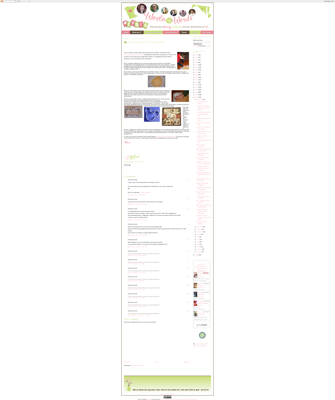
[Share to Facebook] (130, 165)
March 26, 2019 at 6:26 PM (137, 235)
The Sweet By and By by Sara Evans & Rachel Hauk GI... (203, 107)
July (198, 236)
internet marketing (145, 192)
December (200, 99)
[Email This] (125, 165)
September (200, 231)
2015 (196, 82)
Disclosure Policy (167, 394)
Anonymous (197, 307)
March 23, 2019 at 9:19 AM (137, 220)
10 (188, 285)
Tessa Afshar (201, 315)
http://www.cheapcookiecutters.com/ (134, 54)
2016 (196, 79)
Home (157, 362)
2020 (196, 70)
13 (188, 311)
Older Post (186, 362)
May (198, 241)
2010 (196, 94)
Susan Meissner (202, 287)
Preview (195, 46)
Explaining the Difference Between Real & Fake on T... (203, 174)
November (200, 227)
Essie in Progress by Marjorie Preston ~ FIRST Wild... (202, 211)
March (198, 246)
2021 (196, 67)
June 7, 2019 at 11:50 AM (137, 306)
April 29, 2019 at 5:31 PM (137, 255)
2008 (196, 255)
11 (188, 294)
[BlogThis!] (126, 165)
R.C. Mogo (201, 296)
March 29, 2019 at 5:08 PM (137, 246)
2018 (196, 74)
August (199, 234)
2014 (196, 85)
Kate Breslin (201, 276)
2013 (196, 87)
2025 (196, 57)
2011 (196, 92)
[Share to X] (128, 165)
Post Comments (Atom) (137, 365)
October (199, 229)
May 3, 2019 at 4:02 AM (136, 263)
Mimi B (149, 399)
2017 (196, 77)
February (199, 249)
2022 (196, 65)
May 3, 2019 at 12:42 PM (136, 272)
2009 (196, 97)
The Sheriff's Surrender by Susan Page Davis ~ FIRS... (203, 114)
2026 (196, 55)
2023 (196, 62)
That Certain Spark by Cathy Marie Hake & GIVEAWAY (202, 168)
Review (131, 163)
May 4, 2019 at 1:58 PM (136, 281)
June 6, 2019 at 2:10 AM (136, 289)
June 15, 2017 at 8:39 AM (137, 195)
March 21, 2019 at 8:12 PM (137, 204)
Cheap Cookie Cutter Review (146, 42)
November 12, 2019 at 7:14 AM (139, 315)
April (198, 244)
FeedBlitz (208, 46)
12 (188, 302)
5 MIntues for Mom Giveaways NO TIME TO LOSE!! (203, 217)
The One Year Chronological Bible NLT (203, 303)
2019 (196, 72)
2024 (196, 60)
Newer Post (127, 362)
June (198, 239)
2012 (196, 89)
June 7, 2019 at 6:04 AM (136, 298)
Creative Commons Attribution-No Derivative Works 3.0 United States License (178, 399)
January (199, 251)
